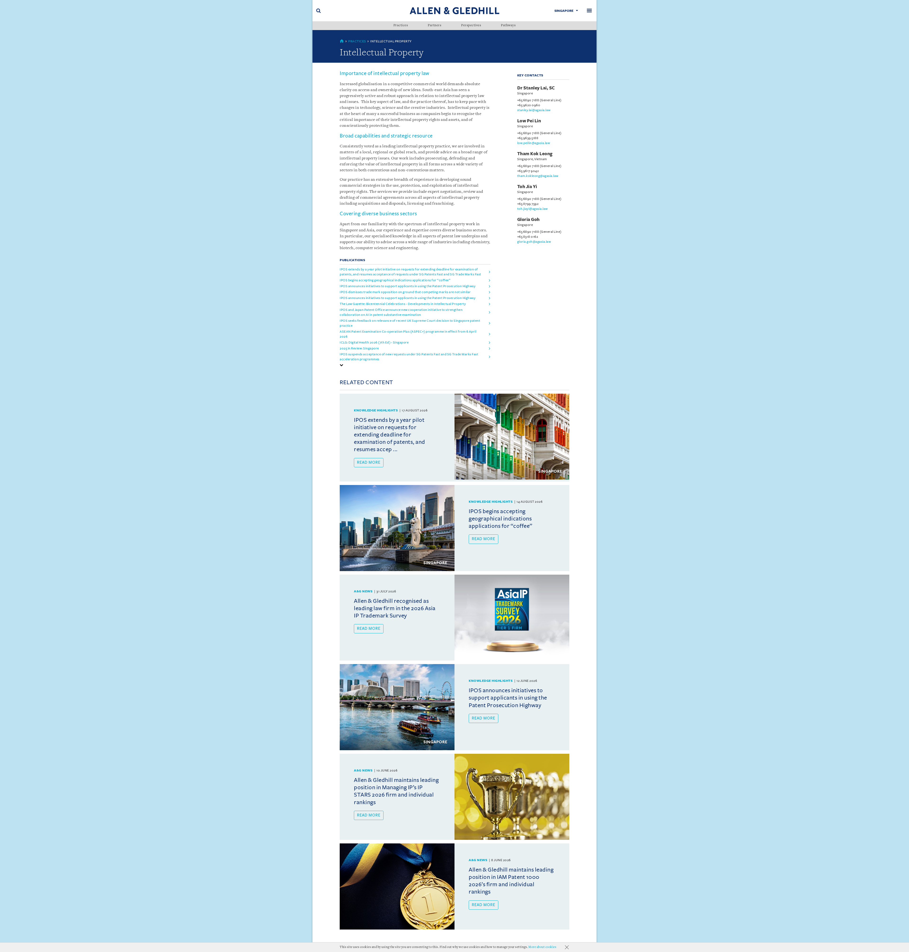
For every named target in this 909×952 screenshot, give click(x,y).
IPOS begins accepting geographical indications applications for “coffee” (395, 280)
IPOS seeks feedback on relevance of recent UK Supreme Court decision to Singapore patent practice (410, 323)
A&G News (363, 591)
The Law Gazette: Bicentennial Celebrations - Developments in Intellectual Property (403, 304)
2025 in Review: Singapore (359, 348)
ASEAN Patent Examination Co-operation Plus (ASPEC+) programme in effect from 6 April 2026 (408, 334)
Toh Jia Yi (527, 186)
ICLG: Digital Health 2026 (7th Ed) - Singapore (374, 342)
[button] (341, 365)
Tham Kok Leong (535, 153)
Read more (368, 462)
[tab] (415, 365)
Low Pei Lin (529, 121)
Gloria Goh (528, 219)
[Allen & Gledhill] (454, 11)
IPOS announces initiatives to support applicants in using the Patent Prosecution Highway (408, 286)
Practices (400, 25)
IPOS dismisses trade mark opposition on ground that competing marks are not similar (405, 292)
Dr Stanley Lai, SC (536, 88)
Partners (434, 25)
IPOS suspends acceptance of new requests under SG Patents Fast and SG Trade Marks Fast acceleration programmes (409, 357)
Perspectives (471, 25)
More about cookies (542, 947)
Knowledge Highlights (376, 410)
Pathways (508, 25)
